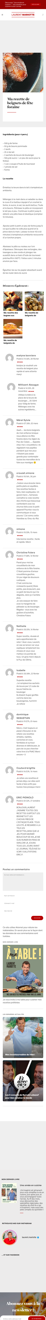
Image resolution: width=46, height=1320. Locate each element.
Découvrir (35, 4)
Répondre (20, 362)
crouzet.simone (25, 473)
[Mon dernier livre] (23, 996)
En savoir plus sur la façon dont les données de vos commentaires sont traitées (23, 933)
